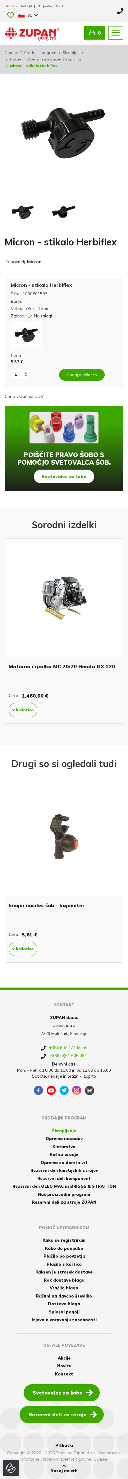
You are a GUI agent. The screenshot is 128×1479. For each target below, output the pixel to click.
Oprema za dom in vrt (64, 1162)
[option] (64, 631)
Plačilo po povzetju (64, 1256)
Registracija (20, 5)
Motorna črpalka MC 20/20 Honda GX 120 (62, 666)
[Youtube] (51, 1090)
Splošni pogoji (64, 1311)
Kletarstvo (64, 1146)
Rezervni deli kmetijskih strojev (64, 1170)
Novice (64, 1365)
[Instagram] (76, 1090)
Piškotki (64, 1445)
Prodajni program (40, 52)
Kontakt (64, 1373)
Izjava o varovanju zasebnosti (64, 1319)
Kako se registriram (64, 1240)
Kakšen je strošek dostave (64, 1271)
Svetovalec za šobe (64, 476)
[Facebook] (38, 1090)
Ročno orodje (64, 1154)
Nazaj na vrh (64, 1470)
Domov (11, 52)
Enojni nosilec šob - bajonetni (46, 905)
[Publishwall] (89, 1090)
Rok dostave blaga (64, 1280)
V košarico (23, 710)
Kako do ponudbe (64, 1248)
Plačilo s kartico (64, 1264)
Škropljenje (73, 52)
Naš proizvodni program (64, 1194)
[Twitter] (64, 1090)
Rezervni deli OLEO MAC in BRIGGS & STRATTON (64, 1186)
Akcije (64, 1358)
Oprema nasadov (64, 1138)
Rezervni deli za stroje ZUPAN (64, 1202)
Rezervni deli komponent (64, 1178)
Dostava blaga (64, 1303)
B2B (59, 5)
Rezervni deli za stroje (57, 1414)
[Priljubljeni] (10, 16)
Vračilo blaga (64, 1287)
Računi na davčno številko (64, 1295)
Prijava (45, 5)
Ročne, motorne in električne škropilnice (46, 59)
